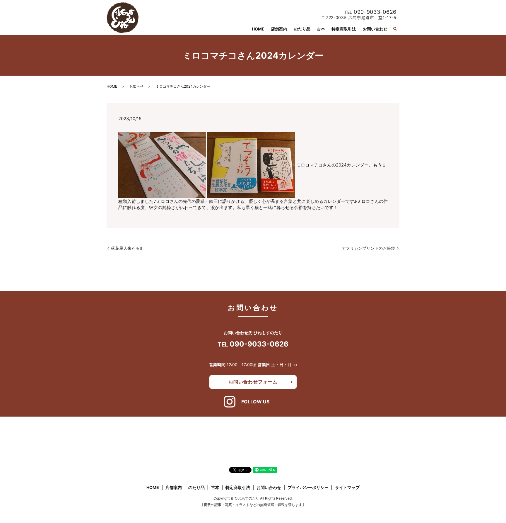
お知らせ (136, 86)
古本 (321, 28)
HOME (258, 28)
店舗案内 (279, 28)
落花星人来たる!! (126, 248)
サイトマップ (347, 487)
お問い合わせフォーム (253, 382)
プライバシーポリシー (308, 487)
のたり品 (302, 28)
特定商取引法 (343, 28)
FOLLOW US (255, 402)
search (395, 28)
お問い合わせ (375, 28)
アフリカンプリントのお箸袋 (368, 248)
